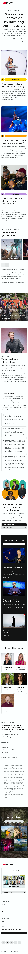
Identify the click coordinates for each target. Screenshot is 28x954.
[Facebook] (18, 821)
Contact (3, 926)
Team (2, 921)
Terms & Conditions (6, 949)
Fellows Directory (5, 904)
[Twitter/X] (14, 821)
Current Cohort (5, 901)
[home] (7, 2)
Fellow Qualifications (6, 918)
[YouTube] (10, 821)
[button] (25, 2)
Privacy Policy (15, 949)
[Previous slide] (3, 265)
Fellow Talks (4, 907)
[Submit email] (25, 933)
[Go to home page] (7, 864)
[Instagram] (6, 821)
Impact (3, 924)
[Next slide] (7, 265)
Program (3, 915)
